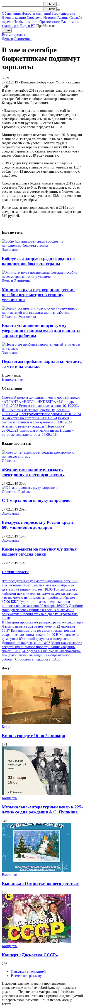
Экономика (23, 39)
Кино (6, 727)
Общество (9, 316)
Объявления (11, 13)
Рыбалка (25, 492)
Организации (49, 22)
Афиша (62, 17)
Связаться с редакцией (28, 971)
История (49, 17)
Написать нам (12, 379)
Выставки (9, 875)
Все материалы (13, 35)
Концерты (9, 798)
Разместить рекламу (26, 976)
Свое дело (34, 17)
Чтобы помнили (26, 22)
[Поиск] (58, 5)
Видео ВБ (27, 26)
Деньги (7, 39)
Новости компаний (36, 13)
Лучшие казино (14, 17)
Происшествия (63, 13)
